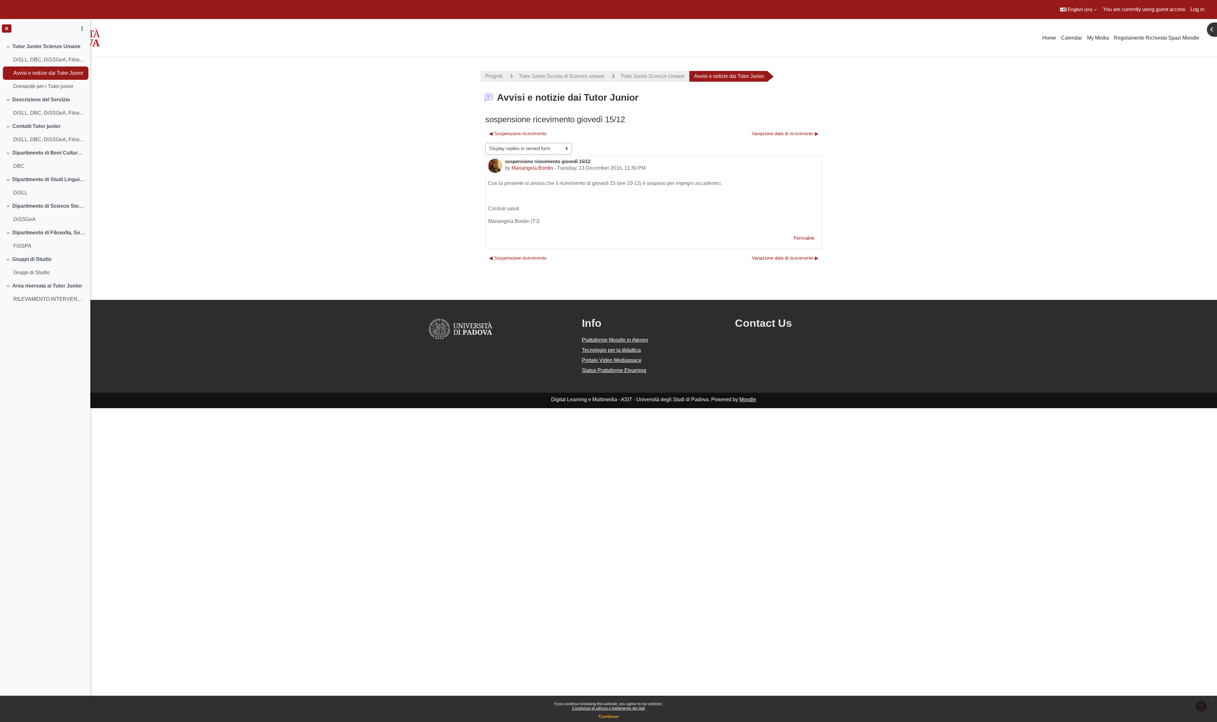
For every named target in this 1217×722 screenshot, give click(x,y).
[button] (1078, 9)
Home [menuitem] (1049, 38)
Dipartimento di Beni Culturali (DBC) (49, 152)
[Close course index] (7, 28)
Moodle (747, 399)
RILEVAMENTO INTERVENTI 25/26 (49, 299)
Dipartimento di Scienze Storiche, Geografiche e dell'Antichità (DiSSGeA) (49, 206)
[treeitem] (45, 66)
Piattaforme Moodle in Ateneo (615, 340)
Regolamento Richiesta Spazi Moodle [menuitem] (1156, 38)
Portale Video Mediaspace (611, 360)
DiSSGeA (24, 219)
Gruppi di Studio (32, 259)
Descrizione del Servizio (41, 99)
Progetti (494, 76)
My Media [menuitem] (1098, 38)
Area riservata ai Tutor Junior (47, 285)
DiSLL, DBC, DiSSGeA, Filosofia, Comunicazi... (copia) (49, 113)
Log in (1197, 9)
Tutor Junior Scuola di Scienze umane (561, 76)
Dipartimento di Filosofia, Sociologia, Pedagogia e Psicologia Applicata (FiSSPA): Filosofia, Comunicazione (49, 232)
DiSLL (20, 192)
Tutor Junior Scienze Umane (46, 46)
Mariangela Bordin (532, 168)
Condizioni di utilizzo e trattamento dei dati (608, 708)
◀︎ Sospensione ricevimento (517, 133)
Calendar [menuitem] (1071, 38)
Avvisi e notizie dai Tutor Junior (48, 73)
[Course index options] (82, 28)
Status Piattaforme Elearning (614, 370)
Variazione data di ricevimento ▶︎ (785, 133)
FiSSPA (22, 246)
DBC (18, 166)
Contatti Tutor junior (36, 126)
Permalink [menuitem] (804, 238)
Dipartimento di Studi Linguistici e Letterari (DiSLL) (49, 179)
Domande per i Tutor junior (43, 86)
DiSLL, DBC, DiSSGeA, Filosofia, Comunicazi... (49, 59)
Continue (609, 716)
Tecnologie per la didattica (611, 350)
